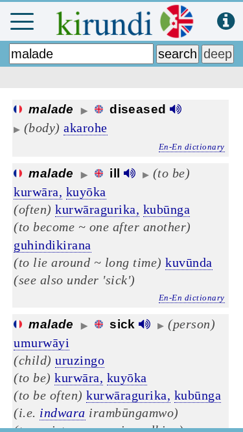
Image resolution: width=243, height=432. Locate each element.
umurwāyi (41, 342)
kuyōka (86, 192)
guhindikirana (52, 245)
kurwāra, (38, 192)
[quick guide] (226, 21)
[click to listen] (175, 109)
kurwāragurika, (97, 209)
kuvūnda (189, 262)
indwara (63, 412)
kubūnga (167, 209)
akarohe (86, 127)
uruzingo (79, 360)
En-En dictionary (192, 147)
